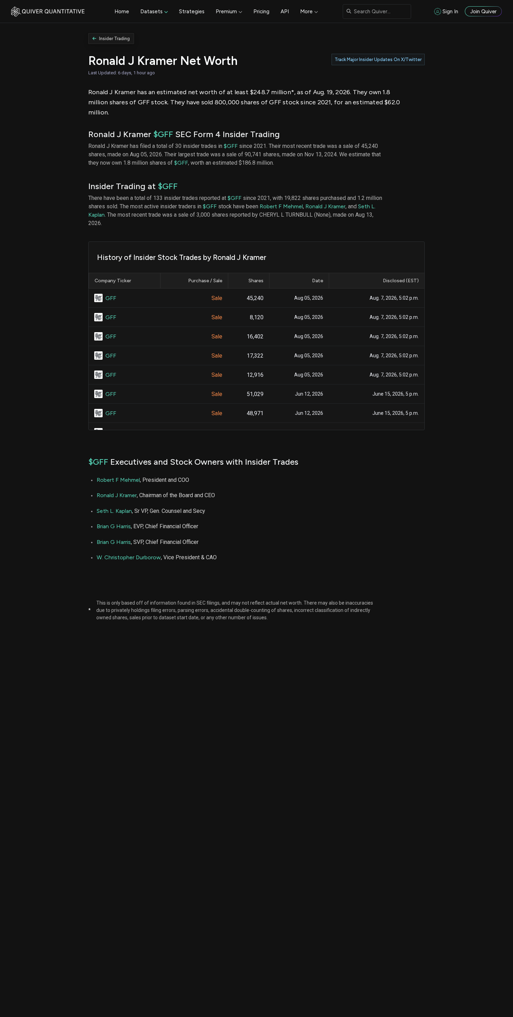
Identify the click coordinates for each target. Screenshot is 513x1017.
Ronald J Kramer (325, 206)
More (306, 11)
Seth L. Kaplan (114, 511)
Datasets (151, 11)
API (285, 11)
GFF (110, 298)
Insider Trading (114, 38)
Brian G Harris (114, 526)
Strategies (192, 11)
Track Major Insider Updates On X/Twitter (378, 59)
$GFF (163, 134)
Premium (226, 11)
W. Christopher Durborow (129, 557)
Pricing (261, 11)
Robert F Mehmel (281, 206)
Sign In (450, 11)
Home (121, 11)
